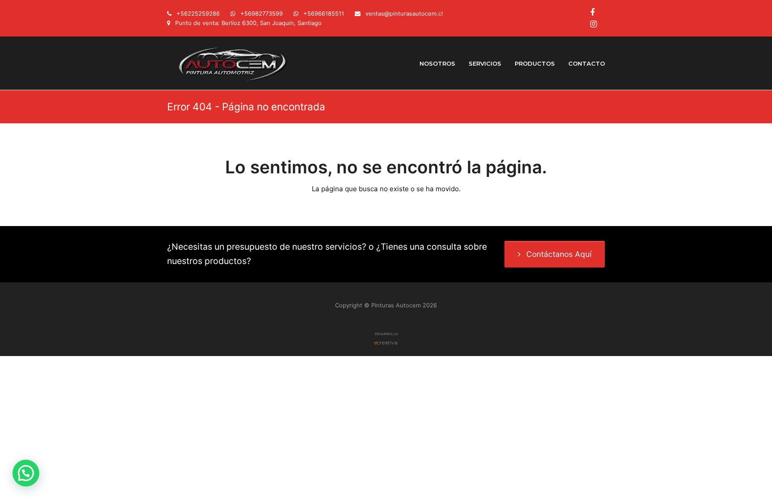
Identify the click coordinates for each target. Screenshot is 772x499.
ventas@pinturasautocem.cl (404, 13)
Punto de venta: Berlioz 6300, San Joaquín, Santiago (248, 22)
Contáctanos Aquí (559, 254)
